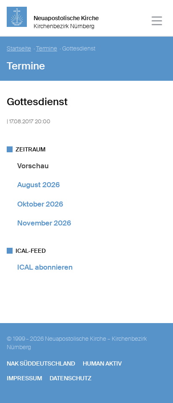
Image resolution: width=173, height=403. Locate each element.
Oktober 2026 (40, 204)
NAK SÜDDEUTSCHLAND (41, 363)
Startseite (19, 48)
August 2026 (38, 184)
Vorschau (33, 165)
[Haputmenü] (157, 22)
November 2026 (44, 223)
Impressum (24, 378)
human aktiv (102, 363)
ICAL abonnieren (45, 267)
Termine (46, 48)
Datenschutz (71, 378)
